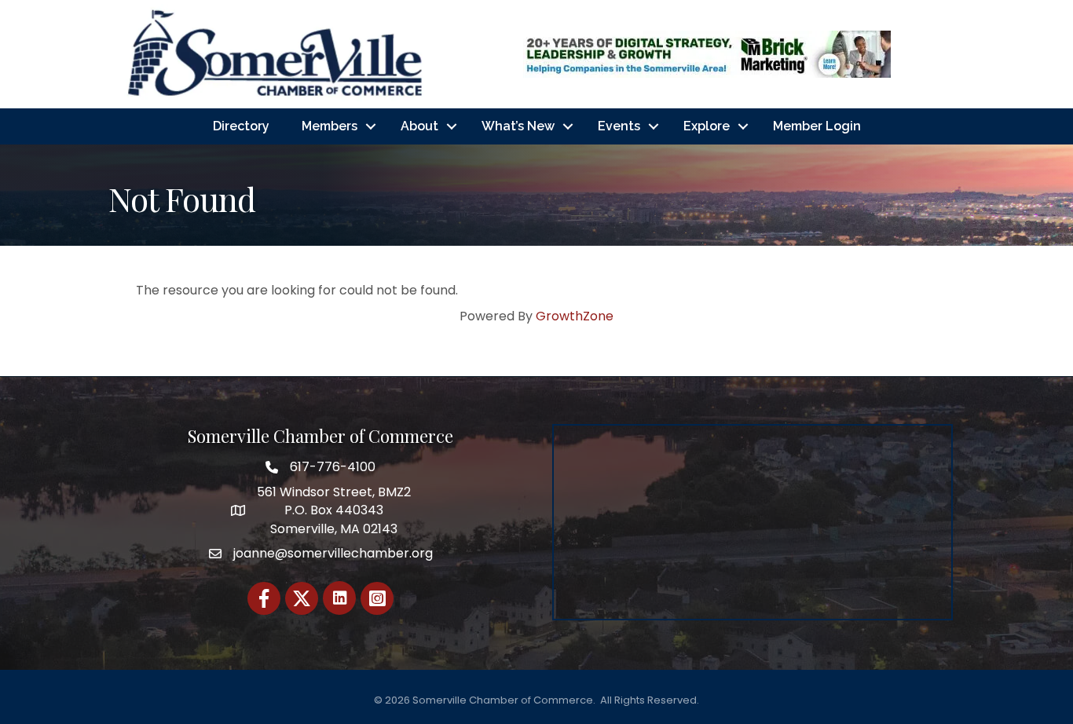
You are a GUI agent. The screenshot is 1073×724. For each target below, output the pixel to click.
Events (619, 126)
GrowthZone (574, 316)
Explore (706, 126)
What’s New (518, 126)
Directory (241, 126)
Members (329, 126)
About (419, 126)
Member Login (817, 126)
